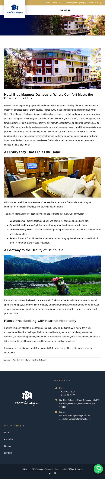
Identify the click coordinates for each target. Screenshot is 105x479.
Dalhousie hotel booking (60, 140)
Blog (99, 3)
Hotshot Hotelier (61, 469)
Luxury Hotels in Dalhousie (36, 360)
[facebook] (50, 473)
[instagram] (55, 473)
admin (8, 360)
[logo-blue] (15, 5)
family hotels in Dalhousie (46, 131)
